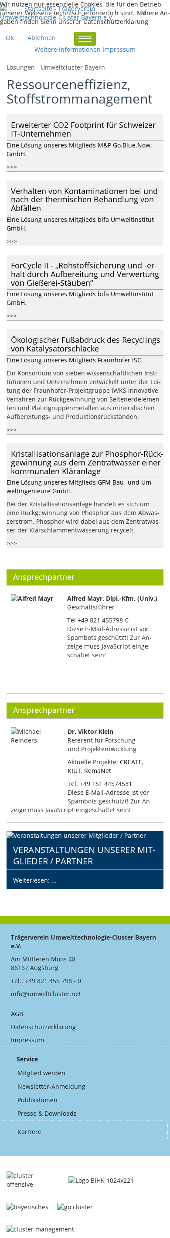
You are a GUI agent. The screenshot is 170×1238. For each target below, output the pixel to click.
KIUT (74, 770)
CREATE (131, 762)
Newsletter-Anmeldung (51, 1086)
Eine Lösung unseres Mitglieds (52, 145)
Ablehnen (41, 37)
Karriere (29, 1132)
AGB (17, 1014)
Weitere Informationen (67, 49)
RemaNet (97, 770)
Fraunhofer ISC (119, 360)
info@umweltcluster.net (46, 994)
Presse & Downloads (47, 1113)
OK (10, 37)
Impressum (27, 1040)
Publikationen (37, 1100)
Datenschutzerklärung (43, 1027)
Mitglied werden (41, 1073)
